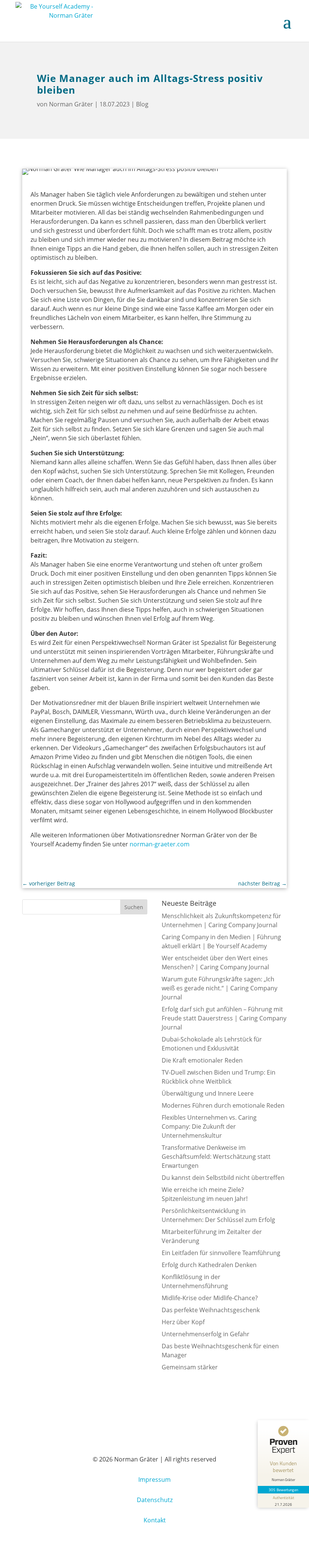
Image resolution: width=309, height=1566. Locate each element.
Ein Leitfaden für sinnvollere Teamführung (221, 1253)
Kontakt (155, 1520)
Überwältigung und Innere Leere (208, 1093)
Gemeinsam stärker (190, 1367)
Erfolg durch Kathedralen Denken (209, 1265)
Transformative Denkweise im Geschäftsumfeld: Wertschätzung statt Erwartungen (216, 1156)
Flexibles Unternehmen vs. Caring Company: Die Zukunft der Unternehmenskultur (209, 1126)
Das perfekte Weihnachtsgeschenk (211, 1310)
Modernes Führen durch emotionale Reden (223, 1105)
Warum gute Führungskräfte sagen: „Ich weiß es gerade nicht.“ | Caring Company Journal (219, 988)
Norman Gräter (71, 104)
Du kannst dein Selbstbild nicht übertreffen (223, 1177)
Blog (142, 104)
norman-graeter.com (160, 844)
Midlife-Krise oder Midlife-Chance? (210, 1298)
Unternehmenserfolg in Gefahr (205, 1334)
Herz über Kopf (183, 1322)
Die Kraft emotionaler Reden (202, 1060)
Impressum (154, 1479)
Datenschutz (155, 1500)
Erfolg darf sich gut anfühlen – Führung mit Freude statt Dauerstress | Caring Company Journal (224, 1018)
